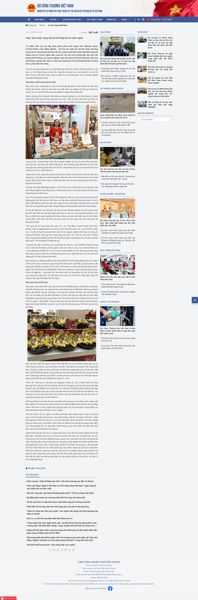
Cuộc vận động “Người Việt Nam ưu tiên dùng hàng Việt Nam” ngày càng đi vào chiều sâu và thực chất (61, 487)
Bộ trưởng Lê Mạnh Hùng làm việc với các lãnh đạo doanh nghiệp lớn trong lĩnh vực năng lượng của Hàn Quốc (118, 78)
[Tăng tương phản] (95, 32)
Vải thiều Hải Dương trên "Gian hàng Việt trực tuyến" (51, 545)
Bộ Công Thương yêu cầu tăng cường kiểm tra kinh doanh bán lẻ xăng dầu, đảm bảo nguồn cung (117, 330)
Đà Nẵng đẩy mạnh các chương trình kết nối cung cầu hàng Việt (56, 497)
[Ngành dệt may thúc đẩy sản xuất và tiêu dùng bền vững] (117, 264)
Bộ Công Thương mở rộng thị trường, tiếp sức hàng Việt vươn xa (160, 69)
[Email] (92, 32)
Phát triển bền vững (110, 250)
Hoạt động (105, 32)
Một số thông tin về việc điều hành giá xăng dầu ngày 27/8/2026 (160, 104)
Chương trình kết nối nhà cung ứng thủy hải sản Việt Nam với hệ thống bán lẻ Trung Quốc (118, 132)
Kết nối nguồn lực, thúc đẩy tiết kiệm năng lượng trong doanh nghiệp (160, 80)
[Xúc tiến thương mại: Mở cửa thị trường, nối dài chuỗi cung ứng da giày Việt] (117, 157)
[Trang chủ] (65, 8)
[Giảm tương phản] (97, 32)
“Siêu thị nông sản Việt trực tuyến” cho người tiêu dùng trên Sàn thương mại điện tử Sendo (62, 512)
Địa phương (105, 142)
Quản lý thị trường (109, 302)
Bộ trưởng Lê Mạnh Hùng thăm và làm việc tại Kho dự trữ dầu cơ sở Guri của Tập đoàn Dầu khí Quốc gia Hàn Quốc (117, 61)
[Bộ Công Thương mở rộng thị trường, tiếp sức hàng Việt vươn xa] (142, 69)
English (169, 19)
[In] (90, 32)
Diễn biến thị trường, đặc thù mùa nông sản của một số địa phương (58, 507)
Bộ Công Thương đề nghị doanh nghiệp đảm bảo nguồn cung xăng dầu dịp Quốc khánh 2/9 (160, 57)
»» (73, 550)
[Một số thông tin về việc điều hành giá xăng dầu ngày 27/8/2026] (142, 104)
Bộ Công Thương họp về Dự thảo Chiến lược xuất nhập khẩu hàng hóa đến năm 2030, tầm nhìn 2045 (117, 222)
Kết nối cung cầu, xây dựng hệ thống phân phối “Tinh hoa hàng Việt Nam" (60, 493)
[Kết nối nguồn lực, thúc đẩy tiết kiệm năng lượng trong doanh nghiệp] (142, 80)
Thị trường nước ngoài (111, 89)
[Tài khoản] (143, 19)
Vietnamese (156, 19)
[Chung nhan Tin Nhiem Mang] (95, 588)
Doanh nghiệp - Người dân (112, 194)
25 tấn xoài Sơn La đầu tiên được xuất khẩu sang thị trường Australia (58, 502)
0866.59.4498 (102, 578)
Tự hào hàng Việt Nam (57, 25)
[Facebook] (110, 588)
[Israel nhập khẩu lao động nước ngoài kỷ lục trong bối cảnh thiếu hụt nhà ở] (117, 103)
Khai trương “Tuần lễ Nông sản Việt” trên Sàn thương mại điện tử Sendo (60, 481)
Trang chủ (32, 25)
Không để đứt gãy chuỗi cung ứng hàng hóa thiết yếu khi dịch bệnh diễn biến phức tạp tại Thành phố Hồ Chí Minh (62, 531)
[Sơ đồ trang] (195, 300)
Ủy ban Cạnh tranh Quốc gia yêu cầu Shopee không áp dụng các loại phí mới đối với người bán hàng (118, 240)
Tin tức (42, 25)
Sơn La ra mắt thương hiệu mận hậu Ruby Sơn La (49, 518)
